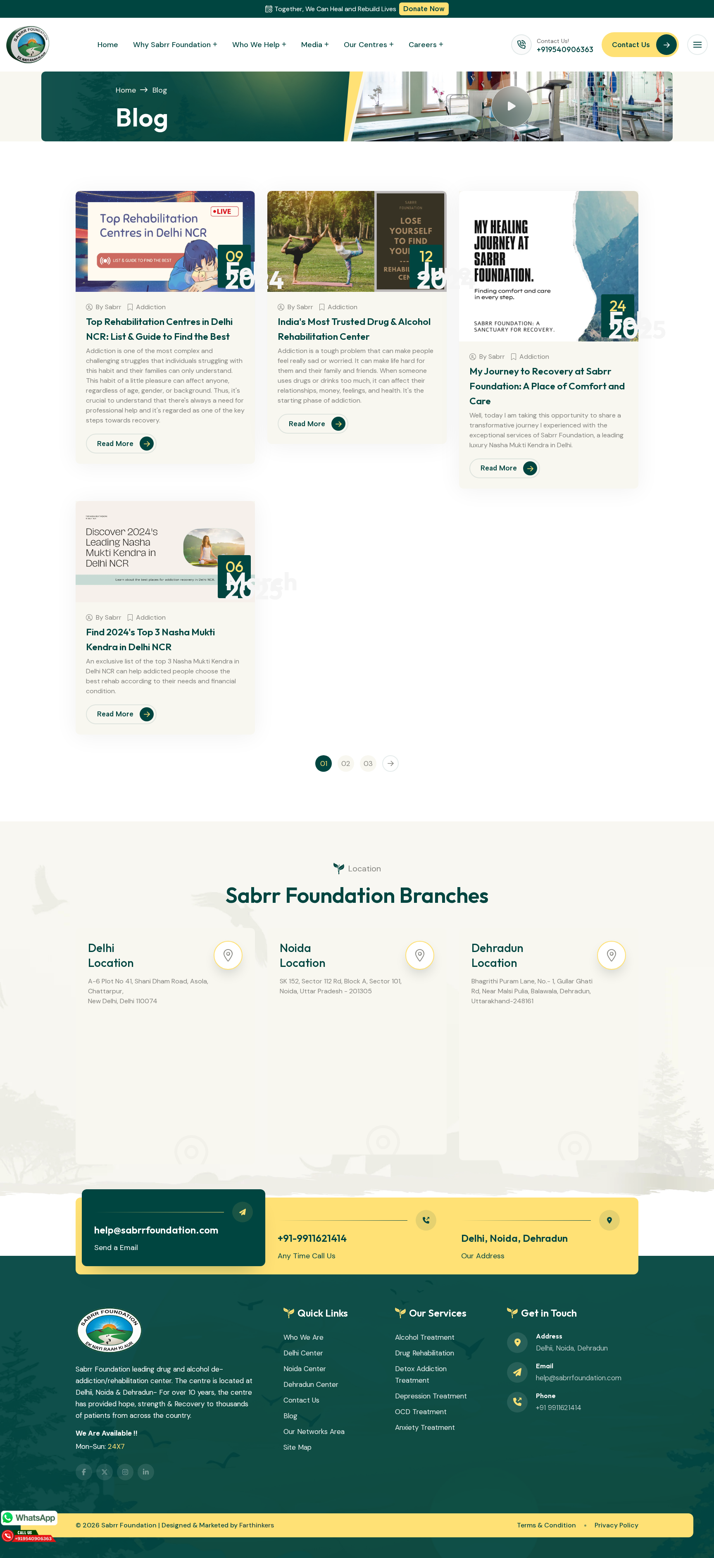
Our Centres (365, 45)
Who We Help (256, 45)
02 (345, 763)
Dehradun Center (310, 1384)
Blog (159, 90)
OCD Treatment (421, 1411)
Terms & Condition (546, 1525)
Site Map (297, 1447)
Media (311, 45)
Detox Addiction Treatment (421, 1374)
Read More (115, 443)
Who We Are (303, 1337)
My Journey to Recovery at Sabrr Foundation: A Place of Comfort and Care (547, 386)
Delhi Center (303, 1353)
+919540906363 (565, 49)
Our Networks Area (314, 1431)
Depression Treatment (431, 1396)
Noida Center (304, 1368)
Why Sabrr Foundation (172, 45)
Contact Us (631, 45)
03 (368, 763)
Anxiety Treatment (425, 1427)
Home (108, 45)
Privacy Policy (616, 1525)
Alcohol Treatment (425, 1337)
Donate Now (424, 9)
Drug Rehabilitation (424, 1353)
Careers (423, 45)
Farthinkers (256, 1525)
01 (323, 763)
